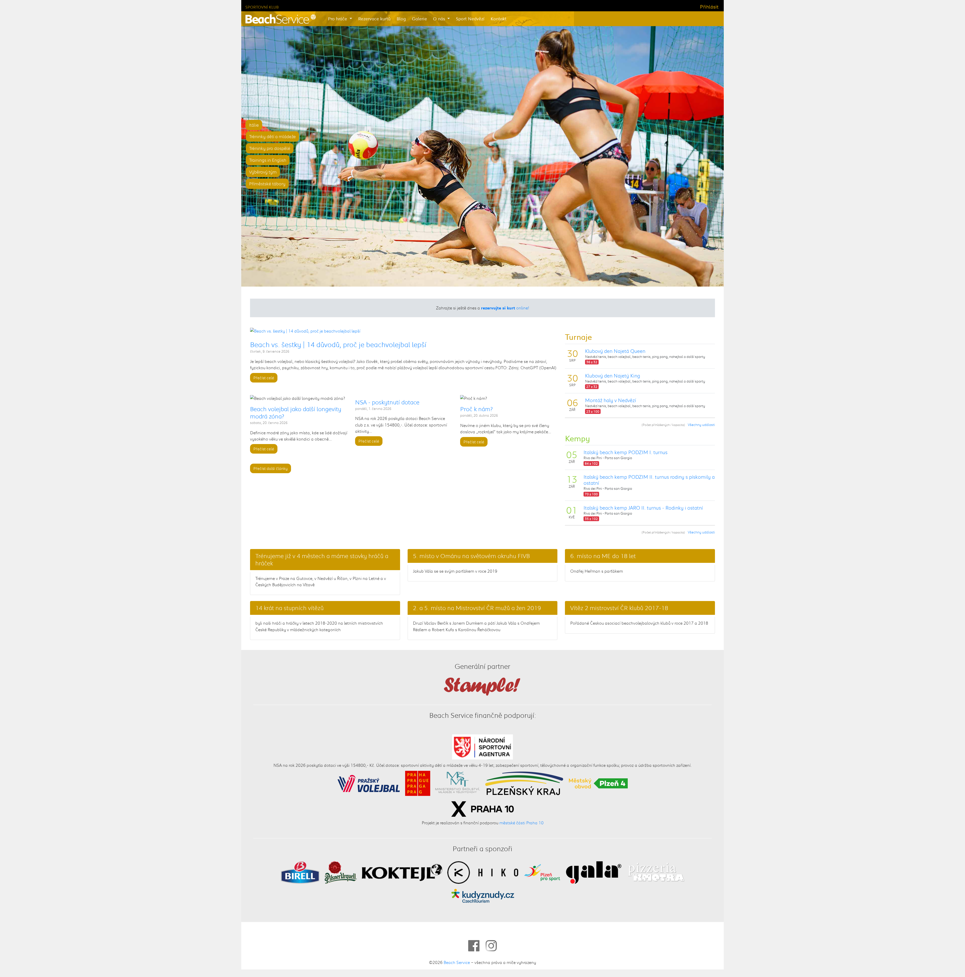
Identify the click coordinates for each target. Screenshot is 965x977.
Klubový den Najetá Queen (615, 351)
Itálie (254, 125)
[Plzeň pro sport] (542, 872)
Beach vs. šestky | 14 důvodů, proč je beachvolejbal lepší (338, 344)
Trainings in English (267, 160)
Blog (401, 19)
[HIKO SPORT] (483, 872)
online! (505, 307)
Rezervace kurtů (374, 19)
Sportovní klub (262, 7)
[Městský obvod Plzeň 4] (598, 782)
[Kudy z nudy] (482, 895)
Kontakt (498, 19)
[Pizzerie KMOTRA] (655, 872)
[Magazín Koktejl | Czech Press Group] (402, 872)
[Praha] (418, 782)
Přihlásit (709, 6)
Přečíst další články (270, 468)
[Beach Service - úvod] (280, 19)
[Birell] (300, 872)
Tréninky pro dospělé (269, 148)
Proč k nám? (476, 409)
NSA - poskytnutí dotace (387, 402)
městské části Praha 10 (521, 822)
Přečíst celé (263, 377)
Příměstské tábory (267, 184)
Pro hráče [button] (338, 19)
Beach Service (457, 962)
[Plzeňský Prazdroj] (340, 872)
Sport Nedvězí (470, 19)
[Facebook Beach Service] (473, 945)
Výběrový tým (263, 172)
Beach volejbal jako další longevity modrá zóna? (295, 412)
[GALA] (593, 872)
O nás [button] (439, 19)
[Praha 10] (482, 808)
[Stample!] (482, 686)
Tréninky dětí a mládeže (272, 136)
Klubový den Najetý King (612, 375)
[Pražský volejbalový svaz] (369, 782)
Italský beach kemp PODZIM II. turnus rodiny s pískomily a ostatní (649, 480)
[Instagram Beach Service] (491, 945)
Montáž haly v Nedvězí (610, 400)
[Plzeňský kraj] (524, 782)
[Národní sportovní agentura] (483, 746)
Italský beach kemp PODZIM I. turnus (625, 452)
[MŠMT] (457, 782)
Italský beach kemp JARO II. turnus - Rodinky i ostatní (643, 507)
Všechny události (701, 424)
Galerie (419, 19)
